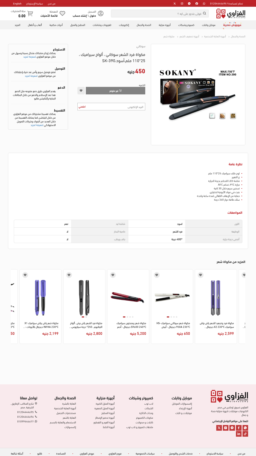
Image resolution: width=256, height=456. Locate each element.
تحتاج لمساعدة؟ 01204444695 (226, 3)
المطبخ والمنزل (77, 25)
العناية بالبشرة (69, 403)
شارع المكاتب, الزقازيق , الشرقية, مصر (22, 405)
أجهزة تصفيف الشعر (189, 36)
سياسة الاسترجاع (215, 453)
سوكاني (140, 46)
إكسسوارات (70, 427)
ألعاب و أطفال (35, 25)
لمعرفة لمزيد (29, 56)
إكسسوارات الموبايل (182, 403)
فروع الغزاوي (115, 453)
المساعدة (61, 453)
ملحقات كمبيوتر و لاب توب (139, 427)
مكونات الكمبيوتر (144, 417)
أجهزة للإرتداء (185, 408)
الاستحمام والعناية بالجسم (63, 422)
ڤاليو (39, 453)
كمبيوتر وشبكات (186, 25)
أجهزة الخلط (109, 427)
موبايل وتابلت (209, 25)
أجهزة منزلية (165, 25)
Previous (242, 307)
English (17, 3)
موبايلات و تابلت (183, 413)
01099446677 (25, 421)
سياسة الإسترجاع (34, 3)
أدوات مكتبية (56, 25)
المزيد (17, 25)
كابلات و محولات (144, 422)
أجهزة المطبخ (108, 413)
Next (13, 307)
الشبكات (149, 408)
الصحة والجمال (144, 25)
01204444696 (25, 416)
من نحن (51, 3)
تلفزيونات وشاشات (102, 25)
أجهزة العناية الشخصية (215, 36)
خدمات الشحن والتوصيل (180, 453)
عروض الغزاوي (87, 453)
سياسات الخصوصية (145, 453)
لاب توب (148, 403)
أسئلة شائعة (17, 453)
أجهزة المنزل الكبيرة (105, 403)
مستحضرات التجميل (66, 413)
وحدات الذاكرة (146, 413)
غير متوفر (114, 91)
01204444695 (25, 412)
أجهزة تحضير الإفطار (105, 417)
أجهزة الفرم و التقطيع (104, 422)
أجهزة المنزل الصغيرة (104, 408)
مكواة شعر (168, 36)
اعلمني (82, 106)
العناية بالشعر (69, 417)
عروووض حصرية (232, 25)
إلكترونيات (124, 25)
